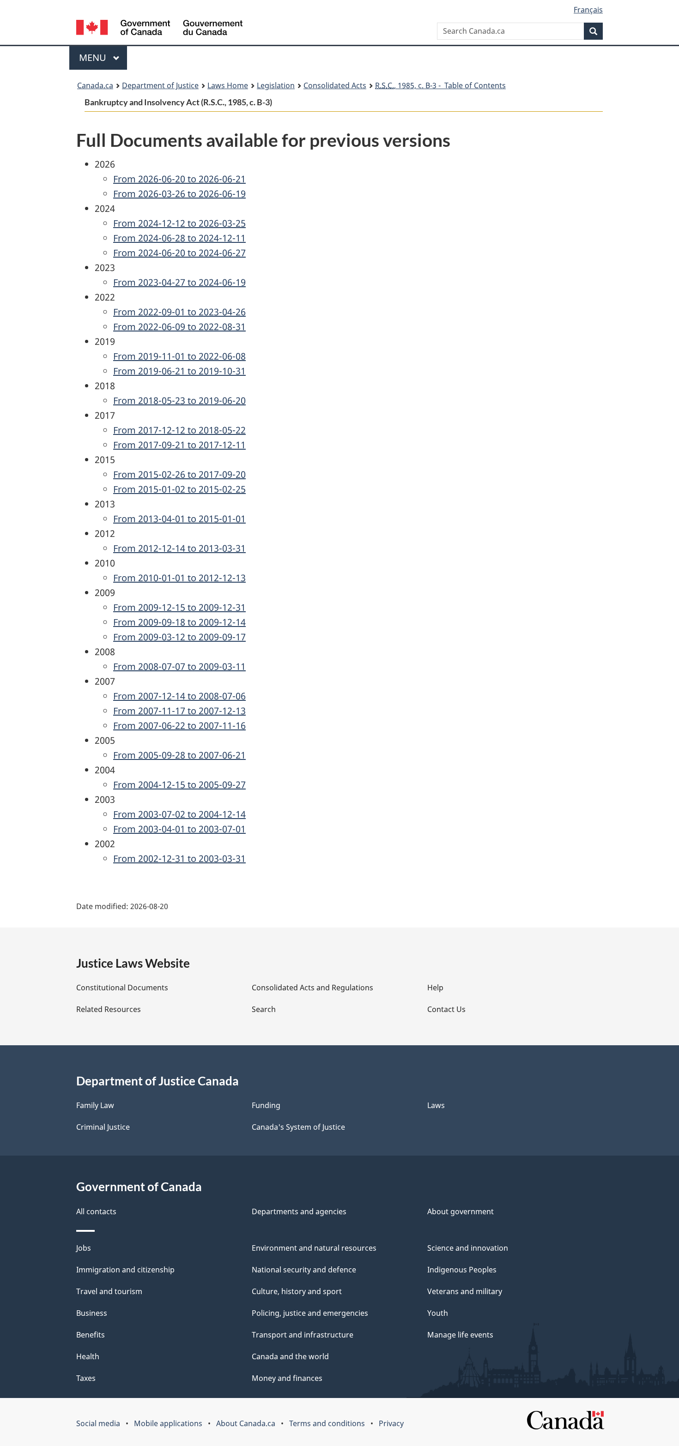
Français (588, 10)
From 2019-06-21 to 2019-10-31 (179, 371)
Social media (98, 1423)
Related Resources (108, 1009)
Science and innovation (467, 1248)
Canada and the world (290, 1356)
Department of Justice (160, 85)
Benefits (90, 1335)
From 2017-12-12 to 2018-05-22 (179, 430)
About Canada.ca (245, 1423)
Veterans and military (464, 1291)
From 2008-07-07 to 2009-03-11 (179, 666)
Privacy (391, 1423)
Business (91, 1313)
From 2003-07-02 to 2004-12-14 (179, 814)
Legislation (276, 85)
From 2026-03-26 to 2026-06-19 (179, 193)
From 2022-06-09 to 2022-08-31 (179, 326)
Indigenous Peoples (462, 1270)
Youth (437, 1313)
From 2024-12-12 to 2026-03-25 (179, 223)
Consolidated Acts (334, 85)
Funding (266, 1105)
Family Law (95, 1105)
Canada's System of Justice (298, 1127)
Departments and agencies (299, 1211)
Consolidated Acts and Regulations (312, 987)
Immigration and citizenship (125, 1270)
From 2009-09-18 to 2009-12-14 (179, 622)
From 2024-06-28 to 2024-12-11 (179, 238)
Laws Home (227, 85)
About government (460, 1211)
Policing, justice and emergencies (310, 1313)
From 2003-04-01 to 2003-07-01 (179, 829)
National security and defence (304, 1270)
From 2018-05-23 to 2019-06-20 (179, 400)
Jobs (83, 1248)
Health (87, 1356)
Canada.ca (95, 85)
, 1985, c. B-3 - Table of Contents (440, 85)
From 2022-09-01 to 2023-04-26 (179, 312)
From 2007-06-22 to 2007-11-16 (179, 725)
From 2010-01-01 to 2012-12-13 (179, 578)
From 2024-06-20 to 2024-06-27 (179, 253)
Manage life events (460, 1335)
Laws (436, 1105)
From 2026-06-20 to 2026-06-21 (179, 179)
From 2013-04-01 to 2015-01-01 (179, 518)
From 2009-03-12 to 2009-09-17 (179, 637)
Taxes (86, 1378)
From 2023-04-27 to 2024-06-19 (179, 282)
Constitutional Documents (122, 987)
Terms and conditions (327, 1423)
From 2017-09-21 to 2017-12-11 (179, 445)
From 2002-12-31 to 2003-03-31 (179, 858)
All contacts (96, 1211)
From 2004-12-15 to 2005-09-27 (179, 784)
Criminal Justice (103, 1127)
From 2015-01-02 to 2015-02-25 (179, 489)
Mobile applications (168, 1423)
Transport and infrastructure (302, 1335)
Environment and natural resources (314, 1248)
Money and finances (287, 1378)
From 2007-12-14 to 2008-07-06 (179, 696)
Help (435, 987)
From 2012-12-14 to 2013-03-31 (179, 548)
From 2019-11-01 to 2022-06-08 (179, 356)
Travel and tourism (109, 1291)
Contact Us (446, 1009)
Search (264, 1009)
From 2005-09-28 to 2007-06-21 (179, 755)
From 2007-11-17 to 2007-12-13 (179, 711)
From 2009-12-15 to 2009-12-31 (179, 607)
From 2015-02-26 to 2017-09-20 (179, 474)
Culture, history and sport (297, 1291)
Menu (94, 57)
